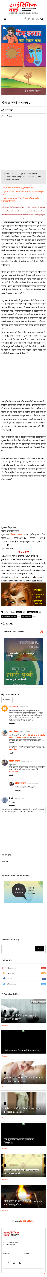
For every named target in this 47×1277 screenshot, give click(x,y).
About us (6, 1253)
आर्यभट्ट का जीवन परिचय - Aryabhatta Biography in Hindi (23, 1109)
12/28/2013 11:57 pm (24, 731)
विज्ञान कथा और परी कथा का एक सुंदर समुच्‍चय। (20, 654)
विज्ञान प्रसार (16, 534)
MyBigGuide (14, 771)
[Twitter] (29, 18)
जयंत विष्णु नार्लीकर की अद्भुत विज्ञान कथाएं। (19, 187)
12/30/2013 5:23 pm (26, 761)
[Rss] (33, 18)
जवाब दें (11, 724)
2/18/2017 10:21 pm (18, 798)
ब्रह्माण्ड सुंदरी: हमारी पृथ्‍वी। (16, 679)
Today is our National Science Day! (22, 1050)
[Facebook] (25, 18)
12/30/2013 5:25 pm (32, 783)
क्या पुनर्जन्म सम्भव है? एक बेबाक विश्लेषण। (19, 1140)
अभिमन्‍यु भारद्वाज (14, 760)
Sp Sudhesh (13, 706)
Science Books (18, 98)
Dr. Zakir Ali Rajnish (27, 1221)
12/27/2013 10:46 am (24, 707)
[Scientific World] (23, 13)
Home (3, 98)
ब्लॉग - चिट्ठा (13, 731)
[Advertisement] (23, 144)
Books (9, 98)
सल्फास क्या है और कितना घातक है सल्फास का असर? (20, 1017)
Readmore (5, 1025)
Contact (26, 1253)
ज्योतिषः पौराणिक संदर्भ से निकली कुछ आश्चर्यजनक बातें (21, 1171)
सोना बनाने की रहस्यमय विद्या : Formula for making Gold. (23, 1202)
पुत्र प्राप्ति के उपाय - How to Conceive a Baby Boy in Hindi (23, 1079)
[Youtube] (37, 18)
